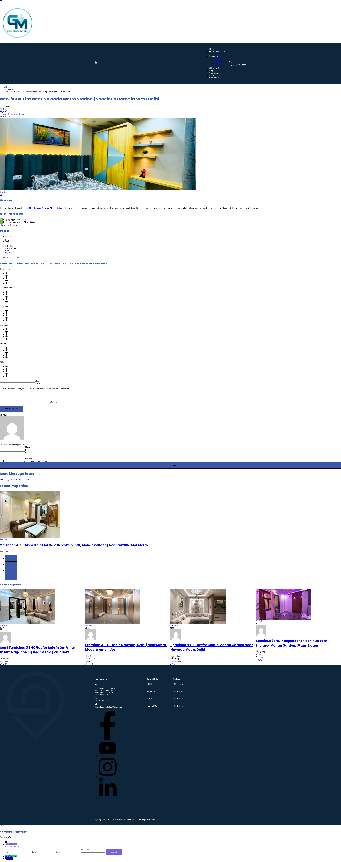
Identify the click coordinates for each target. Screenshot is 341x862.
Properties (213, 56)
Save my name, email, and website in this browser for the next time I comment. (36, 389)
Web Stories (214, 73)
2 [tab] (11, 564)
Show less (14, 225)
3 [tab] (11, 571)
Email (37, 384)
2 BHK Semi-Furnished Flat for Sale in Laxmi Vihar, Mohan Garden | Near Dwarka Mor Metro (74, 545)
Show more (5, 225)
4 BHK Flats (177, 706)
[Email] (68, 852)
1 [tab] (11, 558)
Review (54, 402)
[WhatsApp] (6, 856)
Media (212, 75)
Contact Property (171, 465)
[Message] (93, 852)
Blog (211, 70)
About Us (219, 54)
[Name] (18, 852)
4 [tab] (11, 577)
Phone (28, 453)
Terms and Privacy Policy (36, 461)
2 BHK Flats (177, 691)
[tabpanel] (170, 522)
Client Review (215, 68)
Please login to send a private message (16, 480)
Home (211, 49)
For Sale (3, 192)
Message (28, 458)
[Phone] (43, 852)
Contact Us (214, 78)
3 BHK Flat (220, 63)
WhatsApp (12, 856)
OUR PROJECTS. (217, 51)
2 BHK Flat (220, 61)
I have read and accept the (25, 461)
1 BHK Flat (220, 58)
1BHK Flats (177, 684)
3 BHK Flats (177, 699)
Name (37, 381)
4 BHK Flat (220, 66)
